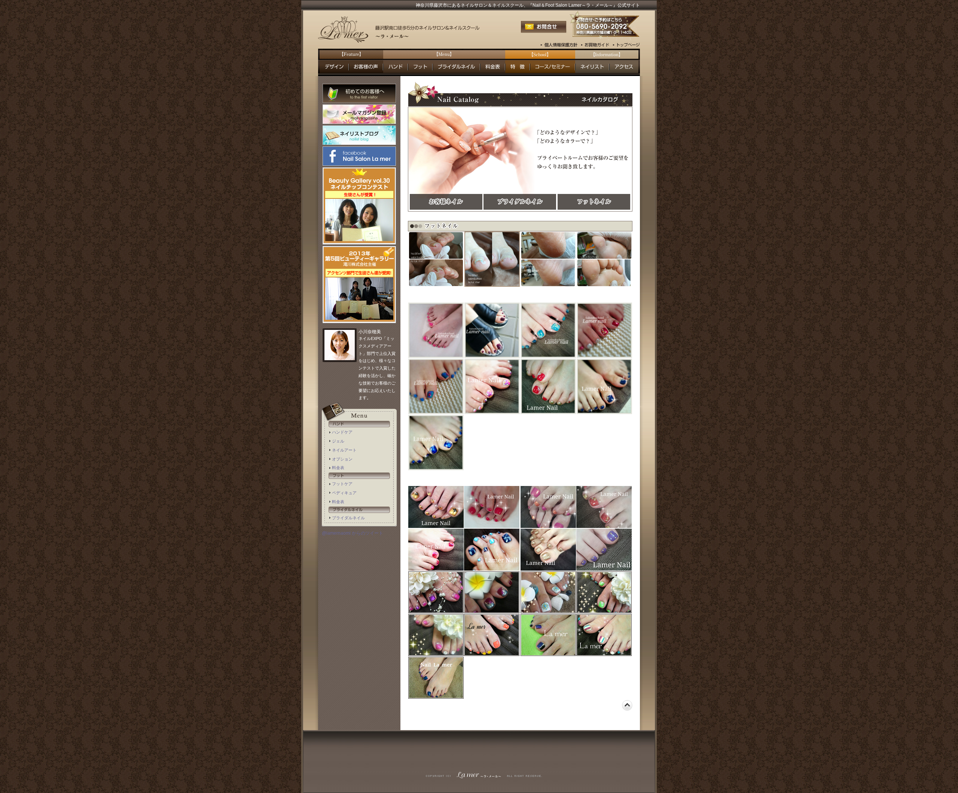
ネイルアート (344, 450)
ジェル (338, 441)
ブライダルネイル (348, 518)
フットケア (342, 483)
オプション (342, 459)
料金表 (338, 467)
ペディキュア (344, 492)
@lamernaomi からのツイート (352, 533)
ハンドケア (342, 432)
